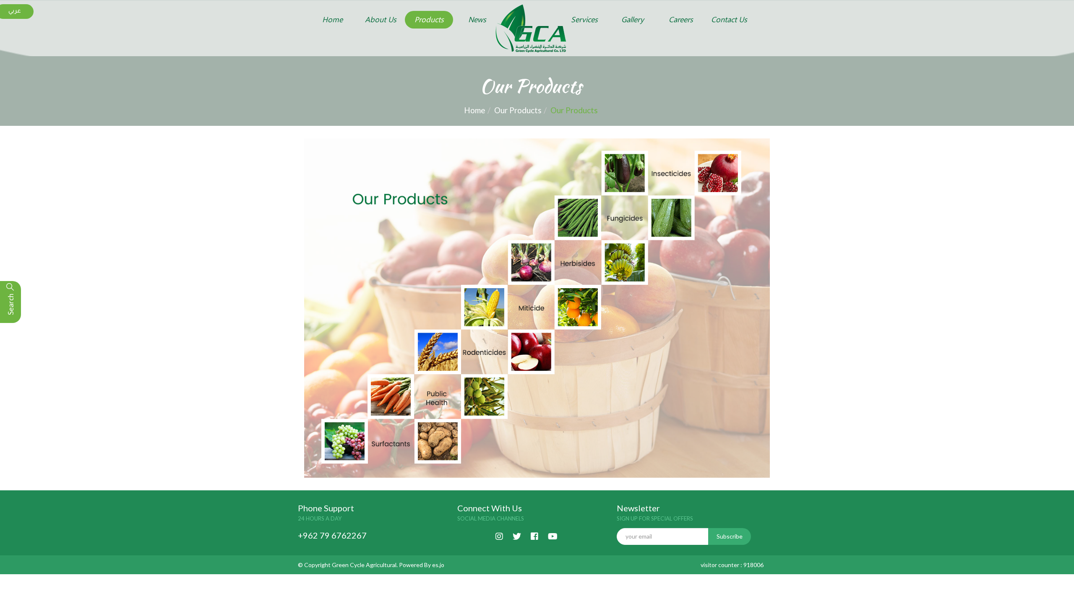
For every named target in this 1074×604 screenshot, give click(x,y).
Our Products (518, 110)
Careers (681, 19)
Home (332, 19)
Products (429, 19)
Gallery (632, 19)
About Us (380, 19)
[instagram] (499, 535)
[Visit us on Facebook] (534, 535)
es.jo (438, 564)
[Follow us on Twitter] (517, 535)
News (477, 19)
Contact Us (729, 19)
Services (584, 19)
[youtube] (553, 535)
